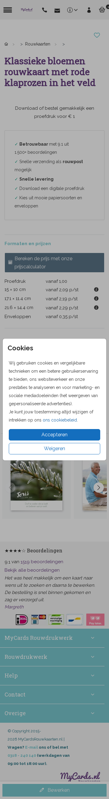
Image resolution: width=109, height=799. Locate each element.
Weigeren (54, 448)
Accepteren (54, 434)
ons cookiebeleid (60, 420)
